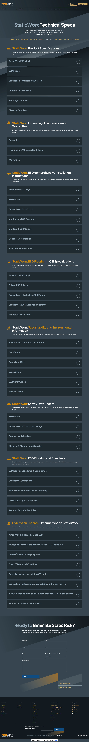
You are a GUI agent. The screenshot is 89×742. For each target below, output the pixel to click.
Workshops (35, 717)
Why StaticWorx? (75, 705)
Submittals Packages (65, 683)
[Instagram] (81, 735)
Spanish (76, 39)
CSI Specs (41, 39)
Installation (33, 39)
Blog (34, 707)
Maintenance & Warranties (56, 707)
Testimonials (74, 711)
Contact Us (81, 4)
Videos (34, 705)
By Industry (20, 707)
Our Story (74, 707)
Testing (3, 711)
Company (74, 8)
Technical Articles (36, 709)
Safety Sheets (58, 39)
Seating (3, 707)
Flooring (3, 705)
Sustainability (49, 39)
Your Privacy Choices (48, 740)
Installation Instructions (55, 709)
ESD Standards (68, 39)
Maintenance (24, 39)
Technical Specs (58, 9)
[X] (84, 735)
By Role (19, 705)
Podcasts (35, 713)
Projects (3, 715)
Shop (72, 4)
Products (4, 8)
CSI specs (53, 711)
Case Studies (35, 715)
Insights (39, 8)
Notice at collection (36, 740)
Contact (74, 713)
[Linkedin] (78, 735)
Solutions (21, 8)
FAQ (34, 719)
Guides (34, 711)
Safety (52, 715)
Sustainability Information (56, 713)
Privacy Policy (60, 735)
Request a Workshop (65, 687)
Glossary (34, 721)
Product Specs (14, 39)
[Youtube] (86, 735)
